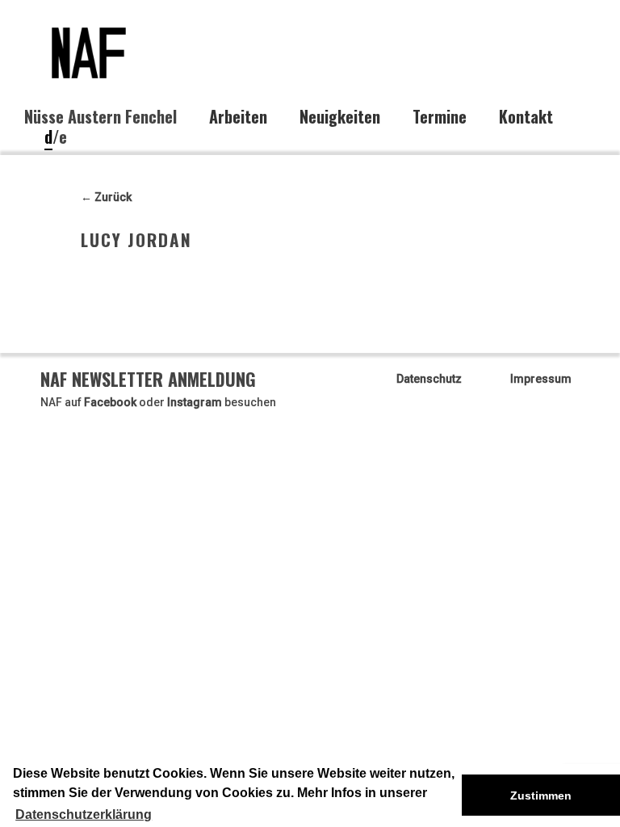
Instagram (194, 402)
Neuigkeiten (340, 117)
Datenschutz (429, 378)
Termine (440, 117)
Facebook (110, 402)
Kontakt (526, 117)
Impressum (541, 378)
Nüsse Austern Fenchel (100, 116)
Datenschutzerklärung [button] (83, 814)
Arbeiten (238, 117)
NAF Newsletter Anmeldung (148, 379)
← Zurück (106, 197)
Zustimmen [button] (541, 795)
